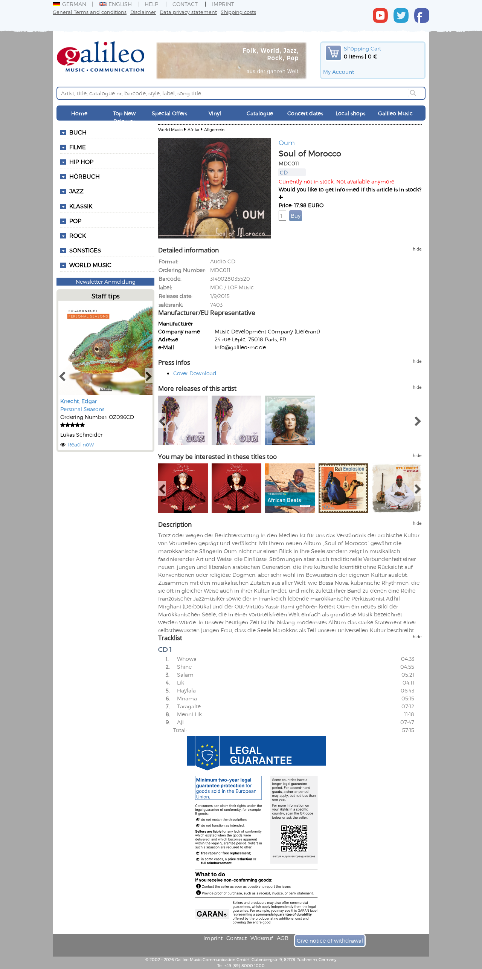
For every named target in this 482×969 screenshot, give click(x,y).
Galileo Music (395, 113)
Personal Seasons (82, 409)
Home (79, 113)
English (120, 4)
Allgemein (214, 129)
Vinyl (215, 113)
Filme (77, 147)
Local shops (350, 113)
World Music (90, 264)
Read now (80, 444)
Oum (287, 142)
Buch (78, 132)
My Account (338, 72)
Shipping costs (238, 12)
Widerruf (261, 938)
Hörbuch (84, 176)
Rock (77, 235)
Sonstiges (85, 250)
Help (151, 4)
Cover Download (195, 373)
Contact (185, 4)
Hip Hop (81, 161)
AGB (282, 938)
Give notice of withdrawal (330, 940)
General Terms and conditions (90, 12)
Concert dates (305, 113)
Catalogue (260, 113)
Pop (75, 220)
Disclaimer (143, 12)
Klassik (80, 206)
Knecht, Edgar (78, 401)
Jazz (76, 191)
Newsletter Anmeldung (106, 281)
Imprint (223, 4)
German (74, 4)
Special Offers (169, 113)
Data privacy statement (188, 12)
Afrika (193, 129)
